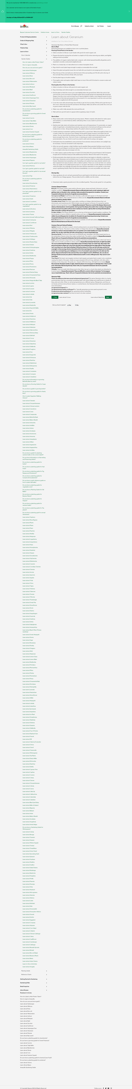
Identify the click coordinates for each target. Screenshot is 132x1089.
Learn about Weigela (29, 231)
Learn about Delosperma (30, 366)
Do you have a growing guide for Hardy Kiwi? (34, 392)
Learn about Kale (27, 906)
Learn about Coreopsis (29, 374)
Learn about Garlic (28, 199)
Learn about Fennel (28, 736)
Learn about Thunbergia (30, 599)
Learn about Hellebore (29, 321)
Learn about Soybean (29, 859)
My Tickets (100, 26)
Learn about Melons (28, 898)
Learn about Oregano (29, 648)
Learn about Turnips (28, 845)
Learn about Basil (27, 89)
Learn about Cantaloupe (30, 942)
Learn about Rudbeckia (29, 255)
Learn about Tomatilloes (30, 848)
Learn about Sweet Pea (29, 602)
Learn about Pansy (28, 678)
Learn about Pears (28, 528)
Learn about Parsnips (29, 884)
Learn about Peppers (29, 160)
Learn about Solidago (29, 239)
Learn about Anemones (29, 433)
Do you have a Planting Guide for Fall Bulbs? (33, 490)
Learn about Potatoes (29, 186)
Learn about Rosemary (29, 643)
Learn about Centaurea (29, 220)
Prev (55, 297)
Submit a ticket (89, 26)
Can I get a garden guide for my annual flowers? (34, 172)
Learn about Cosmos (28, 775)
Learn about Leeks (28, 900)
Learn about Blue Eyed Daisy (31, 802)
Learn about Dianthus (29, 360)
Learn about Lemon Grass (30, 656)
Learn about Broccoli (28, 78)
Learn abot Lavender (29, 689)
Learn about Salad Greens (30, 867)
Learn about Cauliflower (29, 939)
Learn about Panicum (29, 269)
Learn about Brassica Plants (30, 955)
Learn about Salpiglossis (30, 624)
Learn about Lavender (29, 302)
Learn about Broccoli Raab (30, 953)
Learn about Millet (28, 698)
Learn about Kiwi (27, 225)
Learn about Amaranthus (30, 627)
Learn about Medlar (28, 533)
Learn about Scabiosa (29, 250)
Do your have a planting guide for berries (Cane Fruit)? (32, 135)
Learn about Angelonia (29, 821)
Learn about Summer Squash (31, 132)
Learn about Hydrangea (30, 70)
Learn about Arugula (29, 966)
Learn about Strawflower (30, 605)
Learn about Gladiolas (29, 720)
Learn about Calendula (29, 797)
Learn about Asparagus (29, 157)
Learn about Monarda (29, 277)
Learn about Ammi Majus (30, 824)
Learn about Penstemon (29, 266)
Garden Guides (65, 32)
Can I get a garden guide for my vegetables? (32, 205)
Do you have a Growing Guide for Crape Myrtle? (34, 385)
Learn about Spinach (29, 856)
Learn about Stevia (28, 637)
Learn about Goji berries (30, 558)
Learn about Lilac (27, 299)
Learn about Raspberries (30, 152)
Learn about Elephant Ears (30, 733)
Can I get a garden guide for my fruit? (34, 168)
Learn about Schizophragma (31, 247)
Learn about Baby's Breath (30, 420)
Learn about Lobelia (28, 294)
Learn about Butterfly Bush (30, 417)
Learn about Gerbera (29, 722)
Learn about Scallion (28, 865)
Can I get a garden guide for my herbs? (34, 163)
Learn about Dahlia (28, 766)
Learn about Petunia (28, 103)
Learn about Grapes (28, 553)
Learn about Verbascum (29, 233)
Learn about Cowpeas (29, 922)
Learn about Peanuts (29, 881)
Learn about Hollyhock (29, 316)
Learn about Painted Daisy (30, 272)
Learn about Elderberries (30, 561)
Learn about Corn (28, 129)
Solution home (45, 32)
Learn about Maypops (29, 536)
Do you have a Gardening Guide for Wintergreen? (33, 828)
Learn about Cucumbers (29, 201)
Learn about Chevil (28, 747)
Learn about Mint (28, 651)
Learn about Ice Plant (29, 714)
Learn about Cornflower (29, 222)
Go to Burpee (75, 26)
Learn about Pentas (28, 673)
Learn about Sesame (28, 840)
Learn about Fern (28, 352)
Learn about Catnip (28, 832)
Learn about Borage (28, 834)
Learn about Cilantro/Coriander (32, 742)
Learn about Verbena (29, 588)
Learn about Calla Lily (29, 791)
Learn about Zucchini (29, 92)
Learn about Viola (28, 580)
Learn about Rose (28, 76)
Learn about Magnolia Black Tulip (32, 280)
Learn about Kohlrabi (29, 903)
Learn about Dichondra (29, 761)
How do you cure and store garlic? (32, 67)
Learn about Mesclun (29, 895)
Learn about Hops (28, 544)
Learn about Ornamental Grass (31, 275)
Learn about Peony (28, 264)
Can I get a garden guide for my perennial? (32, 192)
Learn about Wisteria (29, 228)
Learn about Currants (29, 564)
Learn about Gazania (29, 725)
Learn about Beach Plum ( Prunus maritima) (32, 631)
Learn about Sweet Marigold (31, 634)
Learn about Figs (27, 176)
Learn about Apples (28, 577)
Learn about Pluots (28, 522)
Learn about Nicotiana (29, 684)
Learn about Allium (28, 442)
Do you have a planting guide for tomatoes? (32, 179)
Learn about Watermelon (30, 81)
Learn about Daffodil (29, 335)
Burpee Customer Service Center (29, 32)
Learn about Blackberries (30, 123)
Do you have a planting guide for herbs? (32, 463)
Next (107, 297)
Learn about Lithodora (29, 209)
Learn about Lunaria (28, 288)
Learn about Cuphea (28, 772)
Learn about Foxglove (29, 349)
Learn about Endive (28, 917)
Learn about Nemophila (29, 687)
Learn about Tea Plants (29, 755)
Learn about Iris (27, 310)
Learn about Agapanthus (30, 447)
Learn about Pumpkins (29, 876)
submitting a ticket (42, 3)
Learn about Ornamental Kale (31, 681)
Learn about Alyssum (29, 925)
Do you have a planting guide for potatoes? (32, 140)
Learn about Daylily (28, 368)
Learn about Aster (28, 813)
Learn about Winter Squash (30, 843)
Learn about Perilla (28, 878)
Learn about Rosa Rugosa (30, 520)
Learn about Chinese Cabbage (31, 933)
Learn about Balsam (28, 810)
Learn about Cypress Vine (30, 769)
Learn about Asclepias (29, 431)
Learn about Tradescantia (30, 236)
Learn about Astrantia (29, 422)
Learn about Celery (28, 936)
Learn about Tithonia (29, 597)
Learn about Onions (28, 143)
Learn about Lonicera (29, 291)
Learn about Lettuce (28, 84)
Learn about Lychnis (28, 283)
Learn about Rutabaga (29, 870)
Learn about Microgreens (30, 892)
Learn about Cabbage (29, 944)
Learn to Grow (55, 32)
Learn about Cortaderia (29, 371)
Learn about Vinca (28, 583)
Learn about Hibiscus (29, 73)
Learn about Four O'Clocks (30, 731)
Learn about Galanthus (29, 343)
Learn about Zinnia (28, 126)
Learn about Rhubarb (29, 87)
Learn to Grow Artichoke (30, 964)
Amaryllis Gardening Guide (30, 149)
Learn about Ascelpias (29, 819)
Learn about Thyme (28, 214)
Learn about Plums (28, 525)
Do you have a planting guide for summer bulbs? (32, 504)
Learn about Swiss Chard (30, 851)
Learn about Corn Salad (29, 928)
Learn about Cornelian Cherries (32, 566)
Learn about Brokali (28, 950)
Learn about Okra (28, 887)
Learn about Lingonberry (30, 542)
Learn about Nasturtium (29, 692)
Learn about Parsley (28, 645)
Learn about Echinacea (29, 357)
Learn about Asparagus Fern (31, 98)
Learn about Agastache (29, 444)
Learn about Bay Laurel (29, 106)
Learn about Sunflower (29, 95)
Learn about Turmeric (29, 837)
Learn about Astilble (28, 425)
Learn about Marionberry (30, 188)
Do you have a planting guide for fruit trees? (34, 467)
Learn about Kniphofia (29, 305)
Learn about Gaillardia (29, 346)
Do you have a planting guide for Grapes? (32, 499)
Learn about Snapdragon (30, 613)
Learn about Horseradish (30, 909)
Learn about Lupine (28, 286)
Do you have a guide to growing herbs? (34, 388)
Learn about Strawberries (30, 183)
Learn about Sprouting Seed (31, 854)
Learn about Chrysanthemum (31, 783)
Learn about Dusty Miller (30, 758)
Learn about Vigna (28, 586)
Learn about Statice (28, 610)
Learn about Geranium (29, 100)
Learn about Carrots (28, 118)
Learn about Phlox (28, 261)
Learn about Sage (28, 640)
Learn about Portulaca (29, 665)
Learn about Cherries (29, 569)
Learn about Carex (28, 411)
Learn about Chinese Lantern (31, 406)
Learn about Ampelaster (30, 439)
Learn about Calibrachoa (30, 794)
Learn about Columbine (29, 377)
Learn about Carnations (29, 409)
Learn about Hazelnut (29, 550)
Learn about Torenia (28, 594)
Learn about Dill (27, 739)
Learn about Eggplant (29, 920)
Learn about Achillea (29, 450)
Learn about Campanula (30, 414)
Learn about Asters (28, 428)
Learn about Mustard (29, 889)
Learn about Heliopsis (29, 324)
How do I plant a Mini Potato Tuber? (33, 62)
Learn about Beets (28, 958)
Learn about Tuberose (29, 591)
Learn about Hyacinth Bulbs (31, 308)
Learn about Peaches (29, 531)
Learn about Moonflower (30, 695)
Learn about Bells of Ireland (30, 805)
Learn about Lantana (29, 211)
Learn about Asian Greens (30, 961)
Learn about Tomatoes (29, 196)
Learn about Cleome (28, 780)
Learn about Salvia (28, 253)
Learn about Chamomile (29, 750)
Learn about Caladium (29, 799)
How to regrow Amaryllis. (30, 65)
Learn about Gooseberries (30, 555)
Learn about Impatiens (29, 711)
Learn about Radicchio (29, 873)
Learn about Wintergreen (30, 753)
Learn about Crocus (28, 338)
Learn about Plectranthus (30, 667)
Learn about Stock (28, 608)
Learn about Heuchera (29, 319)
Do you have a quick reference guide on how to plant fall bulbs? (34, 481)
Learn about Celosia (28, 786)
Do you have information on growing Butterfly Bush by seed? (33, 380)
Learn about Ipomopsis (29, 709)
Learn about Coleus (28, 777)
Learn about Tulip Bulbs (29, 121)
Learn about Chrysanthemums (31, 403)
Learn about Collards (29, 931)
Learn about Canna (28, 788)
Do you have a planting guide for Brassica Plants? (32, 495)
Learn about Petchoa (29, 166)
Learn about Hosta (28, 313)
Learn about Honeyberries (30, 547)
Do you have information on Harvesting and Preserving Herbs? (34, 458)
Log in (109, 26)
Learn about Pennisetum (30, 676)
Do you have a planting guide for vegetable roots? (32, 486)
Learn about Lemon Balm (30, 659)
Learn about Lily (27, 297)
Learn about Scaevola (29, 616)
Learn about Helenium (29, 327)
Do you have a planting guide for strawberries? (32, 109)
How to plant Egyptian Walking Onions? (32, 397)
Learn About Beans (28, 146)
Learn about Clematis (29, 400)
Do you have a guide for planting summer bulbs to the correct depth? (33, 454)
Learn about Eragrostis (29, 355)
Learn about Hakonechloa (30, 330)
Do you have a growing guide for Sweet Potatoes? (34, 114)
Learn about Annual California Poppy (33, 217)
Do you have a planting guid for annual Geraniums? (34, 513)
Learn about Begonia (29, 808)
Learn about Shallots (29, 862)
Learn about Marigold (29, 700)
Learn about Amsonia (29, 436)
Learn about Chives (28, 744)
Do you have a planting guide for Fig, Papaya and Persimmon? (33, 472)
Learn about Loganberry (30, 539)
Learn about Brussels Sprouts (31, 947)
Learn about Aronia (28, 572)
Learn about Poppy (28, 258)
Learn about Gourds (28, 914)
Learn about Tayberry (29, 517)
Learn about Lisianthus (29, 706)
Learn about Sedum (28, 244)
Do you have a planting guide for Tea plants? (33, 509)
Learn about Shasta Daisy (30, 242)
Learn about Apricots (29, 575)
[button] (81, 26)
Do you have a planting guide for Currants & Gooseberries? (32, 476)
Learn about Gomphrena (30, 717)
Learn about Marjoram (29, 654)
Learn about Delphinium (30, 363)
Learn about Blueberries (29, 155)
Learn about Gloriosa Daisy (30, 332)
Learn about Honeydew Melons (32, 911)
